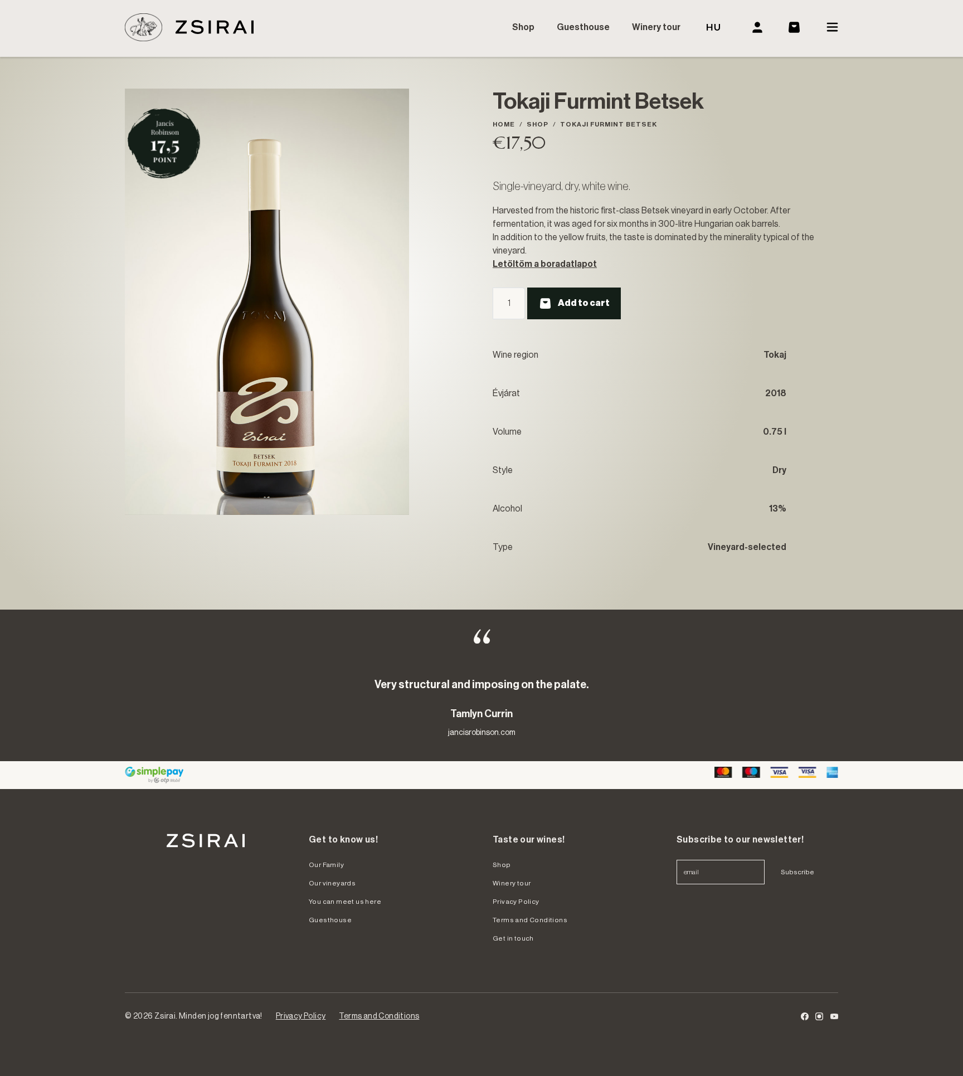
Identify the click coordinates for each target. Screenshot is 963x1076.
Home (504, 124)
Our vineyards (332, 883)
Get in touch (513, 938)
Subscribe (797, 872)
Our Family (326, 864)
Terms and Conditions (530, 920)
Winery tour (656, 27)
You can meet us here (345, 901)
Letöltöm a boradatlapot (545, 264)
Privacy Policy (516, 901)
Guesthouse (583, 27)
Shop (523, 27)
